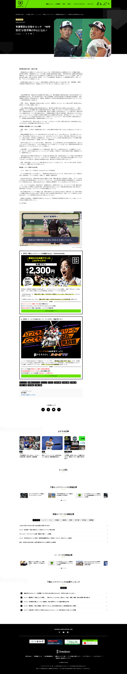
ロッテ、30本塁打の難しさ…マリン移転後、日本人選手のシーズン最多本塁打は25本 (46, 601)
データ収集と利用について (74, 656)
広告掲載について (38, 656)
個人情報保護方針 (49, 656)
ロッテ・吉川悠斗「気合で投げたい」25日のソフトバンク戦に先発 (37, 529)
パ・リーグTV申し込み (51, 376)
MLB (64, 4)
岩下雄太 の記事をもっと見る (28, 394)
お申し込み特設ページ (51, 311)
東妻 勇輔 (38, 385)
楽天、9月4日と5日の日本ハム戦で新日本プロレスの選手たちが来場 (37, 542)
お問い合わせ (28, 656)
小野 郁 (73, 382)
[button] (61, 500)
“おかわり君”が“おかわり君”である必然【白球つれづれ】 (34, 525)
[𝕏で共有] (26, 34)
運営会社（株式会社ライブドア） (63, 658)
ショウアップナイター (79, 4)
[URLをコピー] (33, 34)
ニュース (44, 382)
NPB (69, 4)
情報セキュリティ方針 (60, 656)
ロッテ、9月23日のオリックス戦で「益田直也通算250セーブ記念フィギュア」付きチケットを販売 (45, 538)
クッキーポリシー (97, 656)
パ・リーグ (23, 382)
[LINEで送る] (31, 34)
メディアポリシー (87, 656)
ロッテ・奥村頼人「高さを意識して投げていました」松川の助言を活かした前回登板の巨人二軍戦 (50, 605)
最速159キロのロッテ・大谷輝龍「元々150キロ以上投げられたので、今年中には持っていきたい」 (50, 593)
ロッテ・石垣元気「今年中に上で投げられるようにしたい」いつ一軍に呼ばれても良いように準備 (50, 610)
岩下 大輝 (23, 385)
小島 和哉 (66, 382)
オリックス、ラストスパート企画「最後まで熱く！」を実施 (35, 534)
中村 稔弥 (58, 382)
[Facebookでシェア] (28, 34)
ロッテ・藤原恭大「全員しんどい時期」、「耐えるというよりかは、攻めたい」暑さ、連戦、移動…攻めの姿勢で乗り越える (57, 597)
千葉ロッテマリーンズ (34, 382)
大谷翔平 (58, 4)
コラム (51, 382)
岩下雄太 (31, 385)
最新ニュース (49, 4)
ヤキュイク (90, 4)
